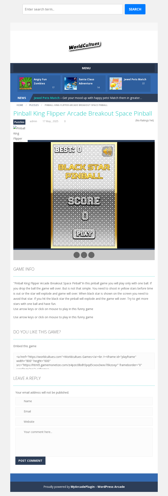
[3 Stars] (128, 120)
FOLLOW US (118, 27)
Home (20, 105)
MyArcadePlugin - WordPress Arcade (98, 487)
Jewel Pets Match (135, 79)
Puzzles (34, 105)
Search (135, 9)
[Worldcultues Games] (84, 45)
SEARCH (84, 27)
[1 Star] (122, 120)
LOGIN (50, 27)
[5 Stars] (133, 120)
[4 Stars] (130, 120)
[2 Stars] (125, 120)
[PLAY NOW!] (25, 83)
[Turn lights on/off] (77, 255)
